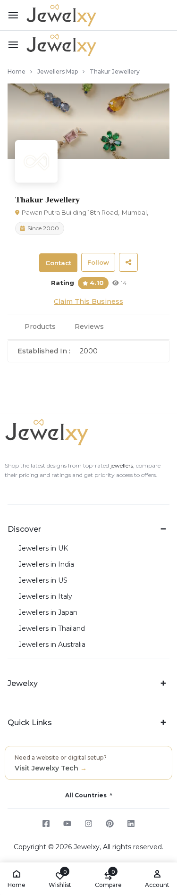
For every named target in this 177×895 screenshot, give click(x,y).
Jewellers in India (46, 564)
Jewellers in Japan (47, 613)
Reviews (89, 326)
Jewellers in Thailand (51, 629)
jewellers (121, 465)
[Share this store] (128, 262)
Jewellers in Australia (51, 645)
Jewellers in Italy (45, 597)
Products (40, 326)
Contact (58, 263)
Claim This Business (88, 301)
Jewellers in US (42, 581)
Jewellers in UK (43, 548)
